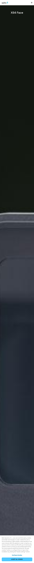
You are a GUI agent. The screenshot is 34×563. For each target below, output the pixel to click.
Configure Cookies (17, 555)
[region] (17, 549)
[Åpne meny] (31, 2)
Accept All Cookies (17, 559)
